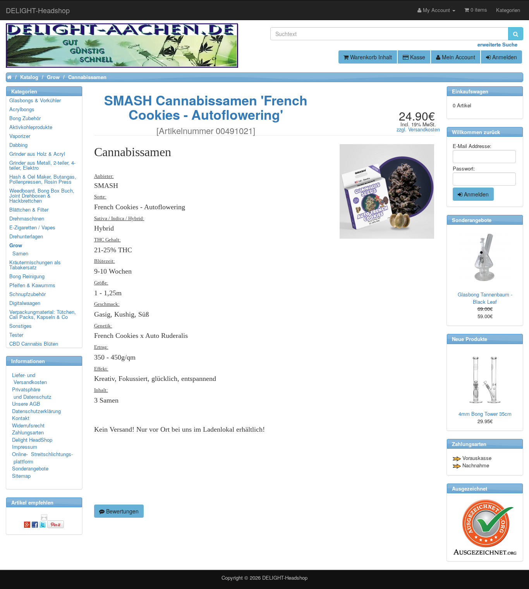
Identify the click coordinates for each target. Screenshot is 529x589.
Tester (16, 334)
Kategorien (508, 10)
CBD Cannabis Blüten (33, 343)
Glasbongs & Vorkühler (35, 100)
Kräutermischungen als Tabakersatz (35, 264)
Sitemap (21, 475)
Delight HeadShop (32, 439)
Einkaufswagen (470, 91)
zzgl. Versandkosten (418, 129)
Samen (19, 253)
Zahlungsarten (28, 432)
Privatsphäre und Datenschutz (32, 393)
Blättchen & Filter (28, 209)
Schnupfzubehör (27, 294)
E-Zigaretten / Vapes (32, 227)
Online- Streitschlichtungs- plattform (42, 457)
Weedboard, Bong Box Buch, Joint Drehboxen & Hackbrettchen (41, 195)
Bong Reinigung (27, 276)
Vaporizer (19, 136)
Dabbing (18, 144)
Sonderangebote (30, 468)
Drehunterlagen (26, 236)
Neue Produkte (469, 339)
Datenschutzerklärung (36, 411)
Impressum (24, 446)
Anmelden (504, 57)
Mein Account (457, 57)
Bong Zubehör (25, 118)
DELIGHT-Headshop (284, 577)
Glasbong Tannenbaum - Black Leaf (485, 298)
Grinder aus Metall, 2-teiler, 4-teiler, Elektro (42, 165)
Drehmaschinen (26, 218)
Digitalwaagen (24, 303)
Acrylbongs (21, 109)
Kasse (417, 57)
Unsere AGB (26, 403)
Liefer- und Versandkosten (29, 378)
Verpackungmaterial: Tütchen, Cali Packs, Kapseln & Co (42, 314)
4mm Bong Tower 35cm (485, 413)
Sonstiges (20, 325)
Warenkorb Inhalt (370, 57)
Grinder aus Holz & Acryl (37, 153)
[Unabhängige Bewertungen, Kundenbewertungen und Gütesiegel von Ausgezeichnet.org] (485, 527)
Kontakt (20, 418)
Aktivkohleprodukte (30, 127)
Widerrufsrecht (28, 425)
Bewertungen (122, 511)
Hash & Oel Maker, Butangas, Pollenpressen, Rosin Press (42, 179)
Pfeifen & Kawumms (32, 285)
